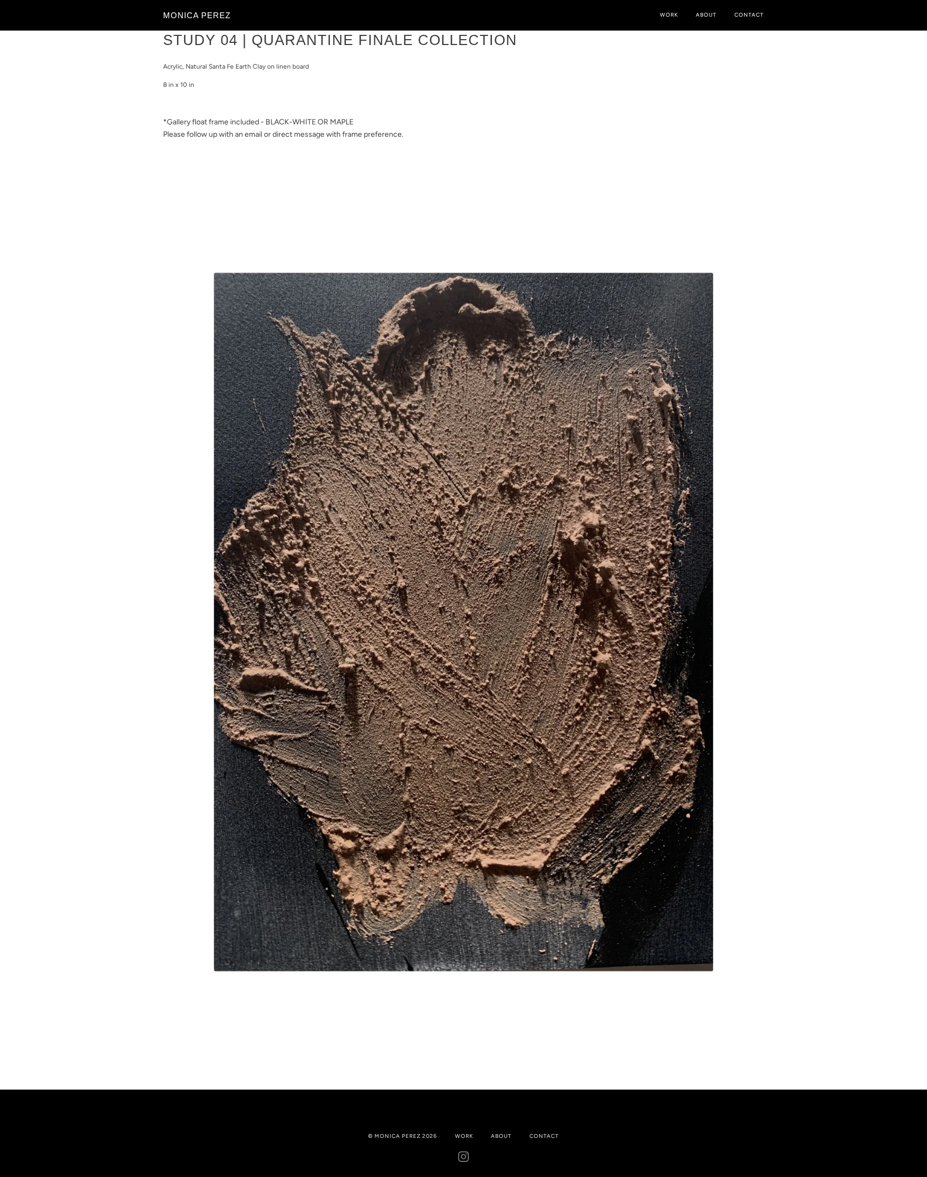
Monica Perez (197, 15)
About (706, 14)
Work (669, 14)
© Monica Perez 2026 (402, 1135)
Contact (749, 14)
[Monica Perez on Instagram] (463, 1159)
